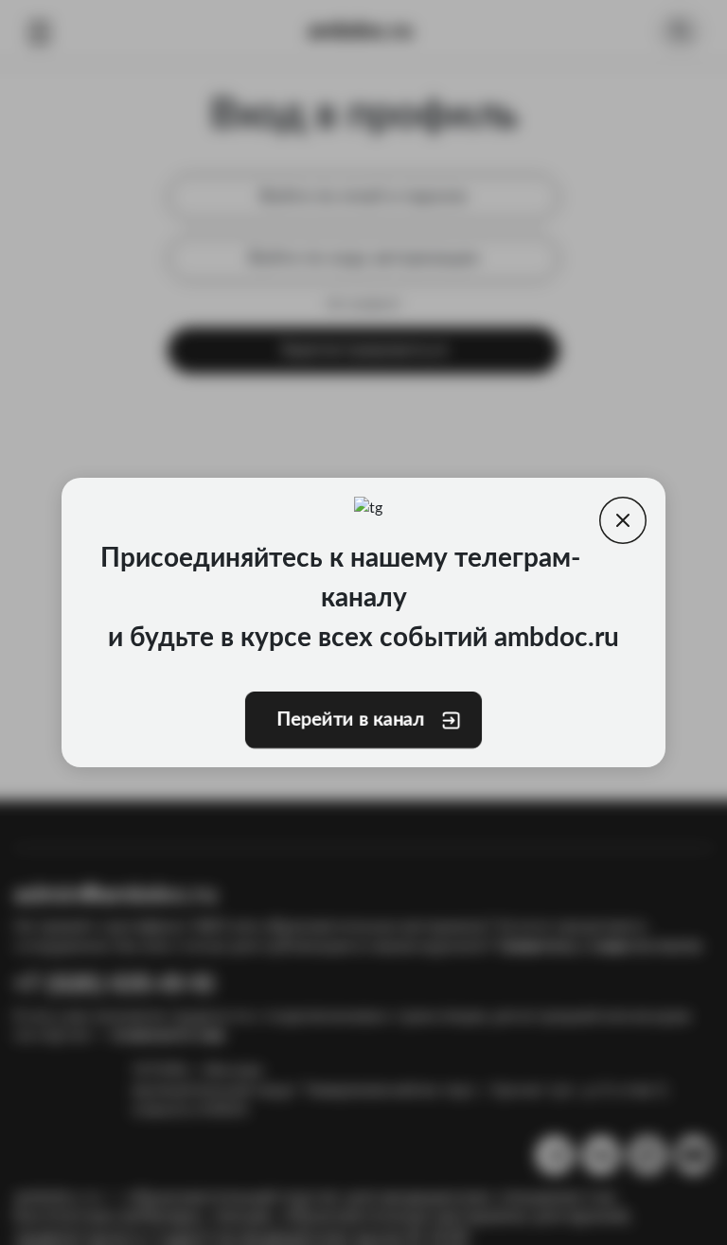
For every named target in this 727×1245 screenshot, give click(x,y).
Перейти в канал (349, 720)
